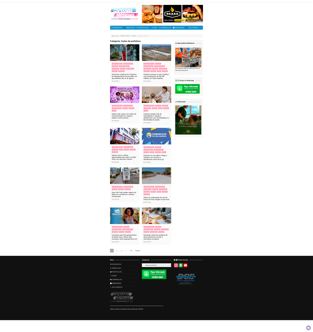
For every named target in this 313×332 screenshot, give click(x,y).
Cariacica (158, 63)
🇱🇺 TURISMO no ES (165, 27)
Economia (115, 66)
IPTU (121, 149)
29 (131, 250)
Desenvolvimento (128, 63)
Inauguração (147, 108)
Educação (157, 229)
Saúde (160, 108)
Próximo (137, 250)
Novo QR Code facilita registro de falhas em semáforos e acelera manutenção (124, 194)
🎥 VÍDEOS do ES (129, 27)
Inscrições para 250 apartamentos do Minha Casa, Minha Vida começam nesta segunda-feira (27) (124, 237)
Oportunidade (130, 68)
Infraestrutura (147, 68)
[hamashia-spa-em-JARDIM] (188, 120)
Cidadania (165, 105)
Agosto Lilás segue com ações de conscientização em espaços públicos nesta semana (124, 116)
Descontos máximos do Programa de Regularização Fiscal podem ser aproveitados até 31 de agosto (124, 76)
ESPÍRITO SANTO (124, 66)
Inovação (155, 68)
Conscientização (128, 105)
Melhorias (146, 71)
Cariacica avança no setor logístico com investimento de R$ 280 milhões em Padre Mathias (156, 76)
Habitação (115, 232)
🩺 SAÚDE (153, 27)
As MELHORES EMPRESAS (184, 43)
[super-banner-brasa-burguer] (172, 14)
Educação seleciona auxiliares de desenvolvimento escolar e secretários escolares (156, 237)
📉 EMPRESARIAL (178, 27)
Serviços (115, 71)
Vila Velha (121, 71)
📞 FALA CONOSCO (192, 27)
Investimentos (163, 68)
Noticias (123, 68)
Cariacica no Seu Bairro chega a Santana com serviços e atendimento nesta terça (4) (155, 157)
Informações (115, 68)
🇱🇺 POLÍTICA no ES (143, 27)
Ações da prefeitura (117, 63)
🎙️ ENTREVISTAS (116, 27)
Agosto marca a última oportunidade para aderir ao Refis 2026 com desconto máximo (124, 157)
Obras (158, 71)
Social (114, 110)
